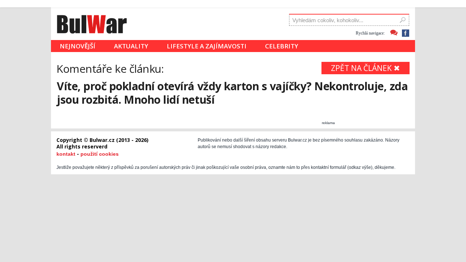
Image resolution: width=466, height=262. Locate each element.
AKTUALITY (131, 46)
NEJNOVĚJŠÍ (77, 46)
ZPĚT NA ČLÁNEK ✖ (365, 68)
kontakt (65, 154)
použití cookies (99, 154)
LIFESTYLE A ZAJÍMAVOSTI (206, 46)
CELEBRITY (281, 46)
